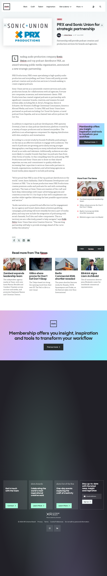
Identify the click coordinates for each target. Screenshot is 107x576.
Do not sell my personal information (77, 521)
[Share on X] (19, 240)
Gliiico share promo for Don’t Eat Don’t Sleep (91, 206)
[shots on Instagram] (49, 528)
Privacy (40, 521)
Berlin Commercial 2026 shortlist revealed (89, 212)
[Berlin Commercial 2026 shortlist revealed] (66, 264)
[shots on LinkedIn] (57, 528)
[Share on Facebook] (14, 240)
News (59, 19)
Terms (46, 521)
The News (91, 249)
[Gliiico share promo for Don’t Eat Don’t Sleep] (40, 264)
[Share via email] (28, 240)
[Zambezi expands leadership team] (14, 264)
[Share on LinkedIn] (24, 240)
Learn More (37, 506)
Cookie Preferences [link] (56, 521)
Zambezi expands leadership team (91, 200)
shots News (68, 35)
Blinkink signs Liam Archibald (91, 217)
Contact (11, 506)
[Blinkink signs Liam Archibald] (92, 264)
